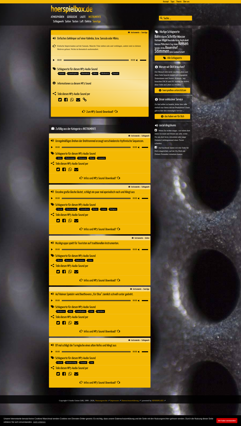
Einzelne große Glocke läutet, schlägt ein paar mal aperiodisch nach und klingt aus (95, 192)
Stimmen (162, 51)
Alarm (164, 36)
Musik (59, 260)
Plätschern (165, 44)
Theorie (178, 2)
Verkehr (157, 48)
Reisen (183, 43)
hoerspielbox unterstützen (174, 90)
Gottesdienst (84, 209)
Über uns (186, 2)
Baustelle (171, 40)
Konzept (166, 2)
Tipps (172, 2)
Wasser (181, 36)
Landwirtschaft (179, 52)
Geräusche (72, 17)
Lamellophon (73, 73)
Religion (113, 209)
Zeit (91, 362)
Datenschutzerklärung (130, 401)
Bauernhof (171, 48)
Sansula (115, 73)
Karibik (62, 73)
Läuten (104, 209)
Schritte (172, 36)
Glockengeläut (71, 209)
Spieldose (100, 311)
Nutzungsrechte (101, 401)
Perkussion (82, 158)
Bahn (158, 36)
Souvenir (69, 260)
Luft (81, 21)
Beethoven (61, 311)
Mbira (95, 73)
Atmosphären (57, 17)
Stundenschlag (71, 362)
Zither (90, 260)
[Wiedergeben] (53, 60)
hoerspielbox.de (71, 9)
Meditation (105, 73)
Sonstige (97, 21)
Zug (171, 44)
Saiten (68, 21)
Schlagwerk (58, 21)
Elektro (88, 21)
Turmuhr (83, 362)
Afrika (59, 158)
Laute (83, 17)
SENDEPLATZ (158, 401)
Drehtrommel (70, 158)
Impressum (114, 401)
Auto (171, 52)
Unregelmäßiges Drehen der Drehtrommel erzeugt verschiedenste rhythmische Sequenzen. (99, 141)
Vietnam (158, 40)
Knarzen (157, 44)
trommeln (101, 158)
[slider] (143, 60)
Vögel (164, 40)
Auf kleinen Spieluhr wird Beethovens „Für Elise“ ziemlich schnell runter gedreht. (94, 294)
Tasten (75, 21)
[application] (99, 60)
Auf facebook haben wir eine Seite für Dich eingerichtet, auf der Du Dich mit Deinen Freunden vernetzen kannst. (172, 151)
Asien (176, 44)
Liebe (91, 311)
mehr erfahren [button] (39, 422)
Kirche (95, 209)
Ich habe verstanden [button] (227, 421)
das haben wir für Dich (174, 116)
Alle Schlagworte (174, 58)
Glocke (59, 209)
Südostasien (80, 260)
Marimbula (85, 73)
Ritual (92, 158)
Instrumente (94, 17)
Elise (70, 311)
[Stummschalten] (137, 60)
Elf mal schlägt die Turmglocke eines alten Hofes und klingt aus (85, 345)
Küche (177, 40)
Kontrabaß (184, 40)
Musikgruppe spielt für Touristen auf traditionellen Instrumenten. (87, 243)
